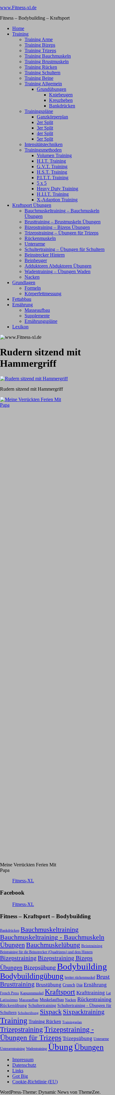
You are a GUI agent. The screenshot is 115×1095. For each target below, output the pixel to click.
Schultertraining (42, 1005)
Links (17, 1070)
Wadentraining (36, 1049)
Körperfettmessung (43, 293)
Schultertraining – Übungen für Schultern (65, 249)
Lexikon (20, 326)
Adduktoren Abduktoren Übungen (58, 266)
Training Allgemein (43, 83)
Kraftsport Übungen (31, 205)
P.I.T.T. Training (52, 177)
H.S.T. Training (52, 172)
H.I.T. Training (51, 161)
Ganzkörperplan (52, 116)
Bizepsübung (40, 967)
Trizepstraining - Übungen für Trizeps (47, 1033)
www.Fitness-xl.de (18, 7)
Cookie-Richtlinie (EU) (35, 1081)
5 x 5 (42, 183)
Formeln (33, 288)
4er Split (45, 133)
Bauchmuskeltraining (50, 929)
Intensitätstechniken (44, 144)
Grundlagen (23, 282)
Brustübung (48, 985)
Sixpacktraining (84, 1012)
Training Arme (39, 39)
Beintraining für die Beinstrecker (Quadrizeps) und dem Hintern (46, 952)
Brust (103, 976)
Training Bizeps (40, 45)
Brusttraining (17, 984)
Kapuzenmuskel (32, 993)
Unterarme (35, 243)
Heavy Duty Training (57, 188)
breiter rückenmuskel (80, 977)
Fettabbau (21, 299)
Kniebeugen (61, 94)
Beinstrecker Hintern (45, 254)
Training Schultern (42, 72)
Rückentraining (94, 999)
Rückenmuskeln (40, 238)
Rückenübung (13, 1005)
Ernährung (22, 304)
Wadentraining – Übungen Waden (57, 271)
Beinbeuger (36, 260)
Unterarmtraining (12, 1049)
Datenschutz (24, 1065)
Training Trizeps (40, 50)
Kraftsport (60, 992)
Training (20, 34)
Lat (108, 993)
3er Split (45, 127)
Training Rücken (41, 67)
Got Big (20, 1076)
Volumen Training (54, 155)
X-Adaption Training (57, 199)
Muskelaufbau (52, 999)
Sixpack (51, 1012)
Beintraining (91, 945)
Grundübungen (51, 89)
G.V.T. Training (52, 166)
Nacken (32, 277)
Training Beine (39, 78)
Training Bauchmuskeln (48, 56)
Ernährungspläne (41, 321)
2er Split (45, 122)
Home (18, 28)
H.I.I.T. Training (53, 194)
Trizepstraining (21, 1029)
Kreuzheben (61, 100)
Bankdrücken (62, 105)
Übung (60, 1047)
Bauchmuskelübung (53, 945)
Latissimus (9, 999)
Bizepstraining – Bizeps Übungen (57, 227)
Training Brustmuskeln (47, 61)
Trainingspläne (39, 111)
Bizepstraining (18, 957)
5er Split (45, 138)
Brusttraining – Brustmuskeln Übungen (63, 221)
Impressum (22, 1059)
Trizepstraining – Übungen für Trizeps (61, 232)
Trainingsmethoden (43, 150)
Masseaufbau (37, 310)
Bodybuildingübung (31, 976)
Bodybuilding (82, 966)
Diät (79, 985)
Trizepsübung (77, 1038)
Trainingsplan (72, 1022)
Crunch (69, 984)
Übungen (89, 1047)
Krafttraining (90, 993)
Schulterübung (28, 1013)
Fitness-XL (23, 880)
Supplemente (37, 315)
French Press (9, 993)
